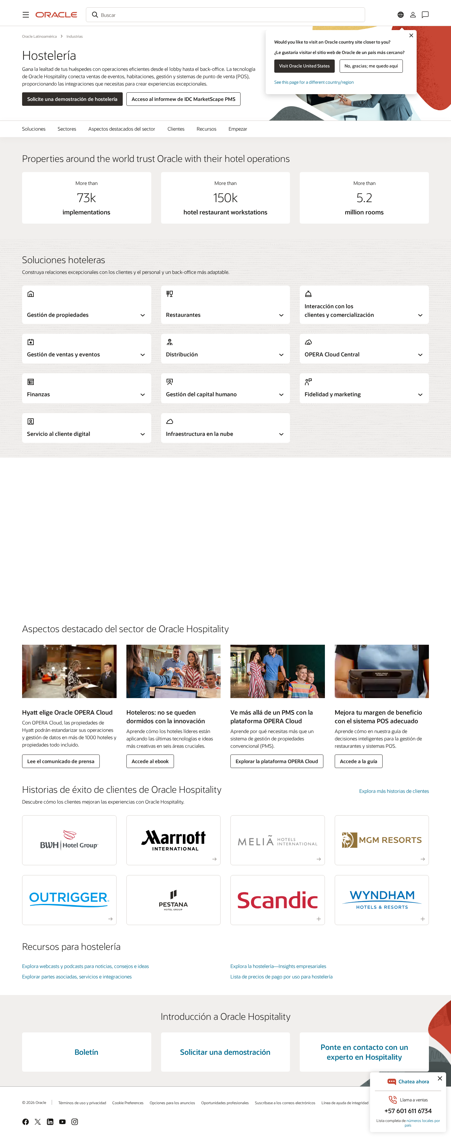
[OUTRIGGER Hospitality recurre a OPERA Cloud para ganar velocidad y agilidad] (69, 900)
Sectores (67, 128)
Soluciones (33, 128)
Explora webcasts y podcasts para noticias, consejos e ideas (85, 966)
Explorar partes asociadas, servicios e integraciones (77, 976)
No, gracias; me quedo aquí (371, 66)
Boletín (86, 1052)
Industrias (75, 36)
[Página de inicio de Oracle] (56, 15)
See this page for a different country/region (314, 82)
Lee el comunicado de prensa (60, 761)
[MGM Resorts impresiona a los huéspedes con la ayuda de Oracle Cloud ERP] (382, 840)
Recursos (206, 128)
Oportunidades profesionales (225, 1102)
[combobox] (225, 14)
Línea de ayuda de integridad (345, 1102)
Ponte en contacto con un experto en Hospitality (364, 1052)
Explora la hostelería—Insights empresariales (278, 966)
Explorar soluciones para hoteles (56, 504)
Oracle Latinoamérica (39, 36)
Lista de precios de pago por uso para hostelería (281, 976)
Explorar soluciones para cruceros (58, 589)
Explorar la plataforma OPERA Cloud (277, 761)
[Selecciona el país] (400, 14)
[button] (25, 14)
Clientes (176, 128)
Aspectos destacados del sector (121, 128)
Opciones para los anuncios (172, 1102)
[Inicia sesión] (413, 14)
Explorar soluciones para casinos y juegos (66, 537)
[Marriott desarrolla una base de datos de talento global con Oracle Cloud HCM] (174, 840)
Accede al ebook (150, 761)
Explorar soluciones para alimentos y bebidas (70, 563)
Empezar (238, 128)
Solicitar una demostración (225, 1052)
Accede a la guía (358, 761)
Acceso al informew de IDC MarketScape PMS (183, 99)
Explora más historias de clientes (394, 791)
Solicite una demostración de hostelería (72, 99)
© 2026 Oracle (34, 1102)
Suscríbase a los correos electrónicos (285, 1102)
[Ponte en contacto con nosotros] (425, 14)
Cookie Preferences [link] (128, 1102)
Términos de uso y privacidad (82, 1102)
